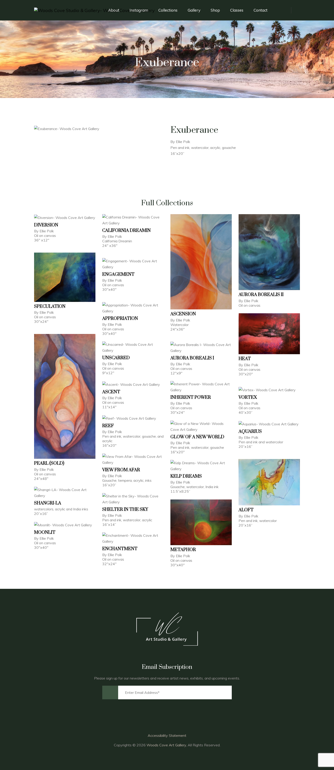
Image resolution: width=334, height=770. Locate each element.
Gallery (194, 10)
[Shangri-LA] (64, 492)
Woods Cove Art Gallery (166, 745)
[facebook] (284, 10)
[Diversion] (64, 217)
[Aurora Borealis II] (269, 252)
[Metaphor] (201, 522)
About (113, 10)
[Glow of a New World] (201, 426)
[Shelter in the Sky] (133, 498)
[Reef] (133, 418)
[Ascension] (201, 261)
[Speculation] (64, 277)
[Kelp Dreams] (201, 465)
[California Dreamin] (133, 220)
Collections (167, 10)
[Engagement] (133, 263)
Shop (215, 10)
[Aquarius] (269, 423)
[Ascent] (133, 384)
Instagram (139, 10)
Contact (260, 10)
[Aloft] (269, 482)
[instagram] (295, 10)
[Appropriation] (133, 308)
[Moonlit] (64, 524)
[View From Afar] (133, 459)
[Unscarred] (133, 347)
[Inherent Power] (201, 386)
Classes (236, 10)
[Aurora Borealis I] (201, 347)
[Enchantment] (133, 538)
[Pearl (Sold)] (64, 396)
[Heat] (269, 333)
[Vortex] (269, 389)
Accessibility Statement (167, 735)
